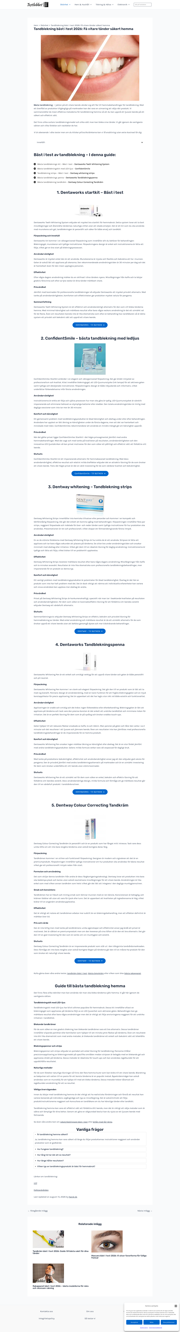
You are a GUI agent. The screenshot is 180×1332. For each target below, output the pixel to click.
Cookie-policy (144, 1327)
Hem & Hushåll (82, 4)
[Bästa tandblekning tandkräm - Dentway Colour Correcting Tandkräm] (68, 182)
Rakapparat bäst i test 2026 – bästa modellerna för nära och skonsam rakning (60, 1287)
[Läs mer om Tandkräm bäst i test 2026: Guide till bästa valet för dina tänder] (48, 1239)
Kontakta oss (46, 1311)
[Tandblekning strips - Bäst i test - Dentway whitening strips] (64, 173)
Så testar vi (90, 1318)
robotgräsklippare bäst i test (74, 1122)
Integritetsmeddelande (155, 1327)
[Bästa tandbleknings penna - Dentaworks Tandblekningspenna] (66, 177)
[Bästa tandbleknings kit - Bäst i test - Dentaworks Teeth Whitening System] (71, 164)
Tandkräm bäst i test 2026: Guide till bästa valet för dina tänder (60, 1252)
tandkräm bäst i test (77, 973)
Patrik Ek (73, 1197)
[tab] (90, 1139)
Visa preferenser (168, 1322)
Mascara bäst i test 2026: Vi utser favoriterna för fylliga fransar (118, 1256)
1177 (35, 1183)
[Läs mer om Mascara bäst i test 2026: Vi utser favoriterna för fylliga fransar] (107, 1241)
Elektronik (122, 4)
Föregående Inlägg (38, 1211)
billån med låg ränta (102, 1122)
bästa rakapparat (132, 973)
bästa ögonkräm (96, 973)
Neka (151, 1322)
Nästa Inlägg (145, 1211)
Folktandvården (41, 1190)
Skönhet (64, 4)
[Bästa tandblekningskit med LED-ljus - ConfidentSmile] (62, 168)
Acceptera (134, 1322)
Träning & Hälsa (103, 4)
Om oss (90, 1311)
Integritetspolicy (46, 1318)
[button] (176, 1306)
